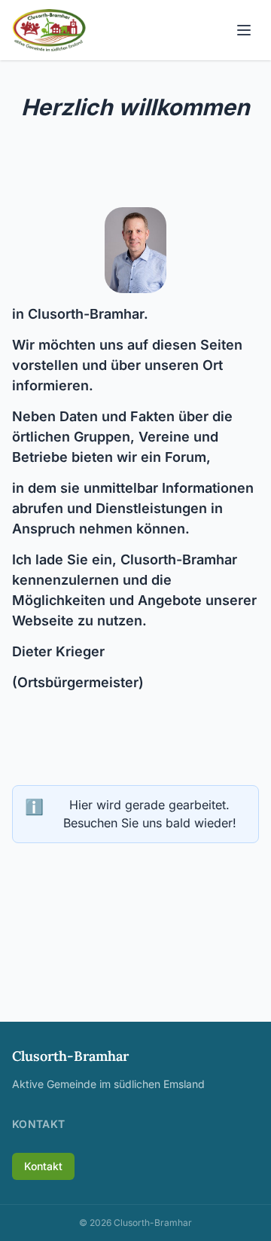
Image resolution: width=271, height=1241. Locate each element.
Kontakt (43, 1166)
